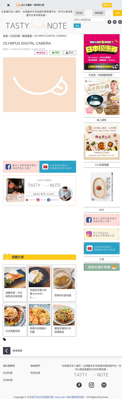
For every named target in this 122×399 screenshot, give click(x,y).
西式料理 (35, 373)
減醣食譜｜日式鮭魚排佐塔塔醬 (14, 294)
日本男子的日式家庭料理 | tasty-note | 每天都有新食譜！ (57, 397)
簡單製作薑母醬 (62, 295)
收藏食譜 (41, 53)
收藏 (117, 13)
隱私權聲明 (9, 366)
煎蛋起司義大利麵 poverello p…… (38, 293)
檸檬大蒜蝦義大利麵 (38, 330)
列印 (70, 52)
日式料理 (7, 373)
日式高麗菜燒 (13, 331)
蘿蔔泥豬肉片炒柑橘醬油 (62, 330)
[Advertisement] (28, 135)
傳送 (57, 52)
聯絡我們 (35, 366)
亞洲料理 (7, 380)
